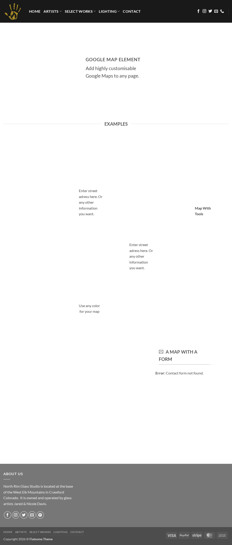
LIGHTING (108, 11)
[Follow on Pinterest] (40, 515)
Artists (51, 11)
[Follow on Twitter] (210, 11)
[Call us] (222, 11)
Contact (132, 11)
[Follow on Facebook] (198, 11)
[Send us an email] (216, 11)
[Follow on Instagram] (204, 11)
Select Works (79, 11)
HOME (34, 11)
